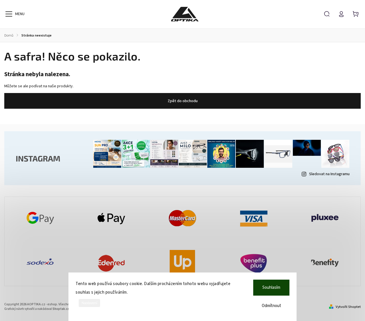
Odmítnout (271, 306)
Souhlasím (271, 287)
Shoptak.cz (60, 309)
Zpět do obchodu (183, 101)
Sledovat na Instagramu (329, 174)
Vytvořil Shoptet (348, 306)
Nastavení (89, 303)
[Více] (8, 14)
